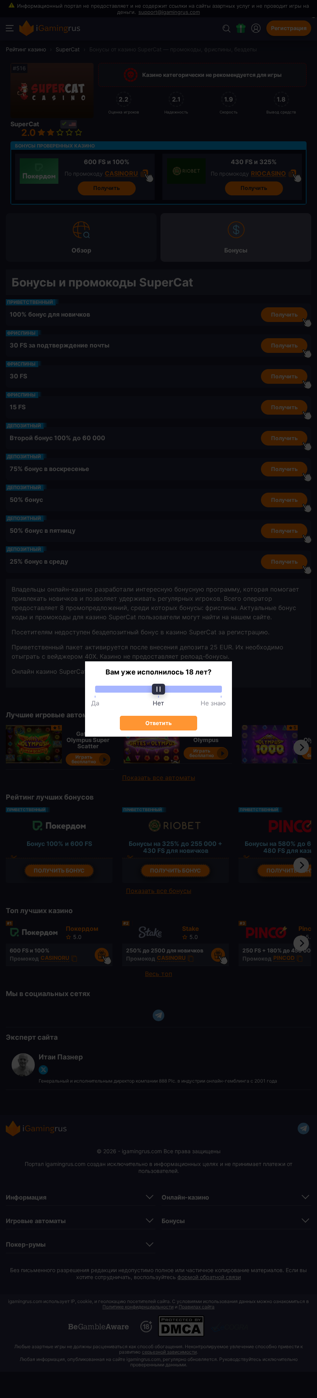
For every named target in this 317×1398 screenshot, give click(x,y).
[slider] (158, 689)
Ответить (158, 723)
